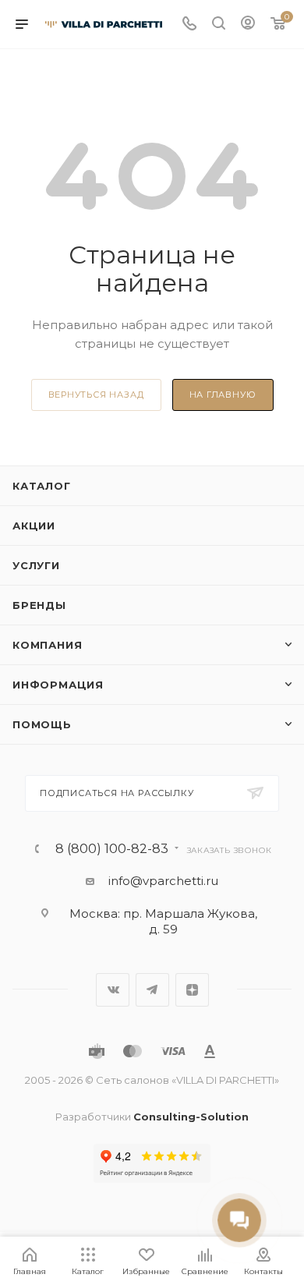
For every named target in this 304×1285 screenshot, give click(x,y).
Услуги (36, 565)
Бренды (39, 605)
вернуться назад (96, 394)
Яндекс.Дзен (192, 990)
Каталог (41, 486)
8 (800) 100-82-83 (111, 849)
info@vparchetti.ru (163, 880)
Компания (47, 645)
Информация (58, 684)
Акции (33, 525)
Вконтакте (112, 990)
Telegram (152, 990)
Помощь (42, 724)
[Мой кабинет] (248, 24)
